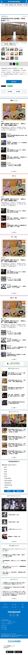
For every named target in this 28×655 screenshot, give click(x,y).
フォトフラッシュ (4, 16)
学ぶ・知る (25, 4)
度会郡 (5, 476)
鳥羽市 (5, 469)
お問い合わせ (4, 625)
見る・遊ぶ (11, 4)
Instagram (17, 615)
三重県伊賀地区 (7, 482)
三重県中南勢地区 (8, 480)
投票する (9, 491)
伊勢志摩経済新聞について (6, 620)
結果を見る (19, 491)
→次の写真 (6, 43)
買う (15, 4)
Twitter (14, 615)
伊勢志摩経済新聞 (13, 2)
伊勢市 (5, 467)
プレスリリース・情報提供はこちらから (9, 621)
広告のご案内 (4, 627)
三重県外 (6, 487)
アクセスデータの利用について (7, 623)
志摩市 (5, 471)
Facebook (10, 615)
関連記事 (11, 43)
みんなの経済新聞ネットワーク (14, 641)
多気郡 (5, 474)
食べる (7, 4)
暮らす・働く (20, 4)
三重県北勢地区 (7, 478)
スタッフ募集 (4, 629)
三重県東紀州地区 (8, 485)
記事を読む (14, 81)
